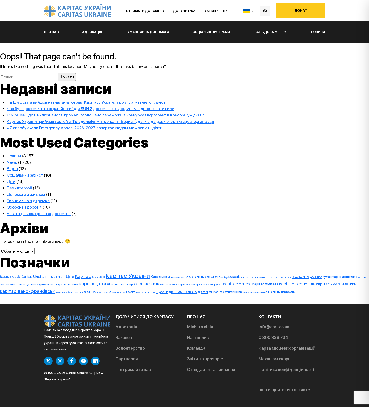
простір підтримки (145, 292)
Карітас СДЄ (98, 277)
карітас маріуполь (212, 284)
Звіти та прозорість (207, 358)
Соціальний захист (25, 175)
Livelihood (51, 277)
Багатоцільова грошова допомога (39, 213)
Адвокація (126, 326)
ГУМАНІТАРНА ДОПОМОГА (147, 32)
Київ (154, 276)
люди (58, 292)
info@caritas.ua (274, 326)
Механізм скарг (274, 358)
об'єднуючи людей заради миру (108, 292)
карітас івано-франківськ (27, 291)
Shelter (61, 277)
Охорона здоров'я (24, 207)
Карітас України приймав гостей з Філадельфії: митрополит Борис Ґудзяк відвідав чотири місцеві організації (110, 121)
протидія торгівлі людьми (182, 291)
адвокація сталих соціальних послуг (260, 277)
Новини (318, 32)
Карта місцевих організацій (287, 348)
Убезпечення (216, 11)
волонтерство (307, 276)
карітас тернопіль (297, 283)
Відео (12, 168)
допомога (363, 277)
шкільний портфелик (281, 291)
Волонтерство (130, 348)
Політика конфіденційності (286, 369)
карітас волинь (67, 284)
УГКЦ (219, 277)
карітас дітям (94, 283)
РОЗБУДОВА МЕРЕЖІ (270, 32)
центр (238, 291)
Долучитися (184, 11)
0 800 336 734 (273, 337)
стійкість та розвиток (221, 291)
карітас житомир (122, 284)
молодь (86, 291)
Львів (163, 277)
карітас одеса (237, 283)
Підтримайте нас (133, 369)
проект (130, 291)
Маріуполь (174, 277)
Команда (196, 348)
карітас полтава (265, 284)
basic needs (10, 276)
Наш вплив (198, 337)
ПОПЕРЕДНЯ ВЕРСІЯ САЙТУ (284, 390)
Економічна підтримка (28, 200)
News (12, 162)
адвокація (232, 276)
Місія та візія (200, 326)
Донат (300, 11)
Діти (11, 181)
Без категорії (19, 187)
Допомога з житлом (26, 194)
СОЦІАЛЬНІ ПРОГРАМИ (211, 32)
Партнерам (127, 358)
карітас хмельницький (336, 283)
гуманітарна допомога (340, 277)
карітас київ (146, 284)
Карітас (83, 276)
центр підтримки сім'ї (255, 292)
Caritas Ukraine (33, 276)
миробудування (71, 292)
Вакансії (124, 337)
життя (4, 284)
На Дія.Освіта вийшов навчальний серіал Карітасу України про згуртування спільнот (86, 102)
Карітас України (128, 275)
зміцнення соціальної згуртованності (32, 284)
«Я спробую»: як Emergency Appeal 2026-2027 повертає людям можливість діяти (85, 127)
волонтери (286, 277)
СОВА (184, 277)
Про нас (51, 32)
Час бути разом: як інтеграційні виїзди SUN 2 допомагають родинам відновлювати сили (90, 108)
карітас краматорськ (190, 284)
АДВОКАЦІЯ (92, 32)
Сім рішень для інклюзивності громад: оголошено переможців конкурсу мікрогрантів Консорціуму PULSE (107, 115)
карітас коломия (168, 284)
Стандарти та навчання (211, 369)
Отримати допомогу (145, 11)
